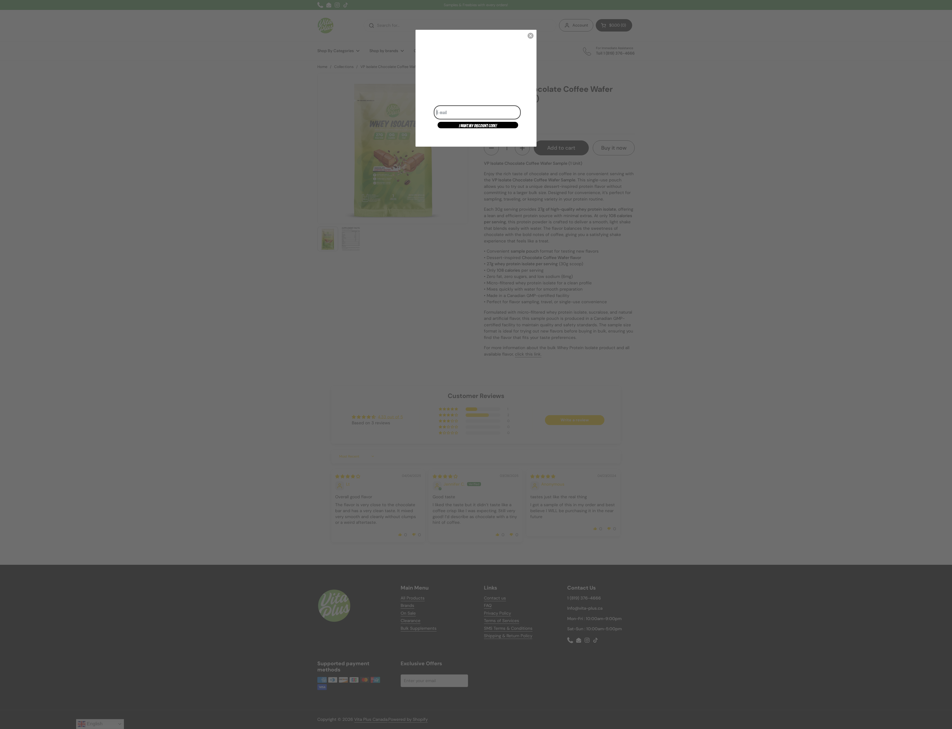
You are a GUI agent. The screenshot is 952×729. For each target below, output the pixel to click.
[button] (531, 36)
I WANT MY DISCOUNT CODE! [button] (478, 126)
